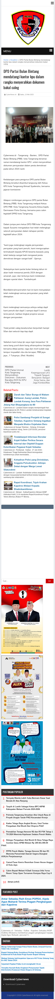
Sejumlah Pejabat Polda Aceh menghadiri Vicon (21, 964)
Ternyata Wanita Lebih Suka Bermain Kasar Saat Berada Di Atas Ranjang (28, 799)
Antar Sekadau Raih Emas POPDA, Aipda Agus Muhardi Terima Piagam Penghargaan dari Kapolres (26, 901)
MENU (7, 51)
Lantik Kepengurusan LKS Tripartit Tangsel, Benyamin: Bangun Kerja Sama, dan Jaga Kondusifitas (40, 376)
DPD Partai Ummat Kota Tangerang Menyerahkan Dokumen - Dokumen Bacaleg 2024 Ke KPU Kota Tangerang (15, 376)
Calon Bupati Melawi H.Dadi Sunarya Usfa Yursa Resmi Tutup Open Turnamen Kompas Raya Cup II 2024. (26, 873)
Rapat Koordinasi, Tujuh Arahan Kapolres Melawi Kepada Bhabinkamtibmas (30, 485)
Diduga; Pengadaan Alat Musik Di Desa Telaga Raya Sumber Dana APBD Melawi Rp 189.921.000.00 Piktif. (27, 842)
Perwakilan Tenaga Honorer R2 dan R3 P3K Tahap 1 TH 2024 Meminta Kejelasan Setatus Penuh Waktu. (29, 833)
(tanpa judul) (13, 882)
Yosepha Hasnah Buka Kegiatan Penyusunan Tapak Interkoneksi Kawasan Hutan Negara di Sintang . (22, 969)
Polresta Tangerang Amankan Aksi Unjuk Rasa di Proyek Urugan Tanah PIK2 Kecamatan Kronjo (28, 816)
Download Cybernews (15, 984)
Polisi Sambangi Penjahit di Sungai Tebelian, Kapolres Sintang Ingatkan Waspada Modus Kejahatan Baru (32, 420)
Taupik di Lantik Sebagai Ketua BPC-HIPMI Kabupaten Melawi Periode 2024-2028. (25, 807)
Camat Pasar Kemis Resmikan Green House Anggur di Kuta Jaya (29, 863)
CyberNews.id (27, 995)
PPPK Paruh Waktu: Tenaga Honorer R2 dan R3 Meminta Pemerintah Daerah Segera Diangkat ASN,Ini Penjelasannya (25, 854)
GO (49, 581)
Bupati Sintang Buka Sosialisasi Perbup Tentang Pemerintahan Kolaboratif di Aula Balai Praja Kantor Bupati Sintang (27, 953)
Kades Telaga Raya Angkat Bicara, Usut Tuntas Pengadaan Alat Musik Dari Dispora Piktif (27, 824)
